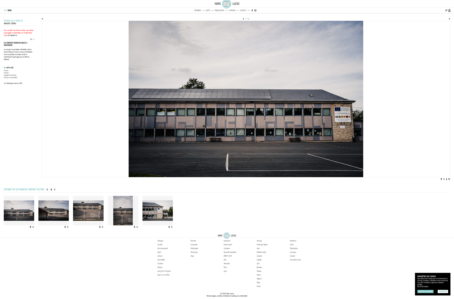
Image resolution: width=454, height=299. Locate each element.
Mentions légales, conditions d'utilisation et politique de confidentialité (227, 296)
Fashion (159, 267)
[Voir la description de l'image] (446, 179)
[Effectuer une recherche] (446, 10)
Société (159, 244)
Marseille (227, 263)
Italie (258, 282)
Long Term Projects (164, 271)
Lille (225, 260)
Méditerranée (261, 252)
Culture (159, 256)
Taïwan (259, 271)
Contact (243, 10)
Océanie (259, 256)
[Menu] (5, 10)
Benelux (259, 267)
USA (258, 263)
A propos (232, 10)
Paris (225, 267)
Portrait (193, 241)
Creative (160, 263)
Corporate (194, 244)
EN (34, 39)
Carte (208, 10)
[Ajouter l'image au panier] (444, 179)
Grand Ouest (228, 244)
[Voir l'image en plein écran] (449, 179)
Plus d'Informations (422, 286)
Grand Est (227, 241)
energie (6, 70)
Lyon (225, 271)
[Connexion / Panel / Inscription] (449, 10)
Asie (258, 248)
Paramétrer (443, 291)
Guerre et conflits (163, 275)
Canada (259, 260)
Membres (197, 10)
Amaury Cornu (10, 23)
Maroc (259, 275)
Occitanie (227, 248)
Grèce (259, 286)
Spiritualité (161, 260)
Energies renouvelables (10, 77)
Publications (219, 10)
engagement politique (10, 75)
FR (31, 39)
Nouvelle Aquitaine (230, 252)
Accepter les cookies (425, 291)
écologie (6, 73)
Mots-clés (9, 68)
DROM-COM (228, 256)
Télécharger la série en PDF (14, 83)
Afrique (259, 241)
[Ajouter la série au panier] (55, 189)
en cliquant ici (12, 35)
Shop (192, 256)
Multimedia (194, 248)
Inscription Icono (295, 260)
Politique (160, 241)
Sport (159, 252)
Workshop (194, 252)
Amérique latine (262, 244)
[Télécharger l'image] (441, 179)
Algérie (259, 278)
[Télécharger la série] (51, 189)
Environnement (162, 248)
